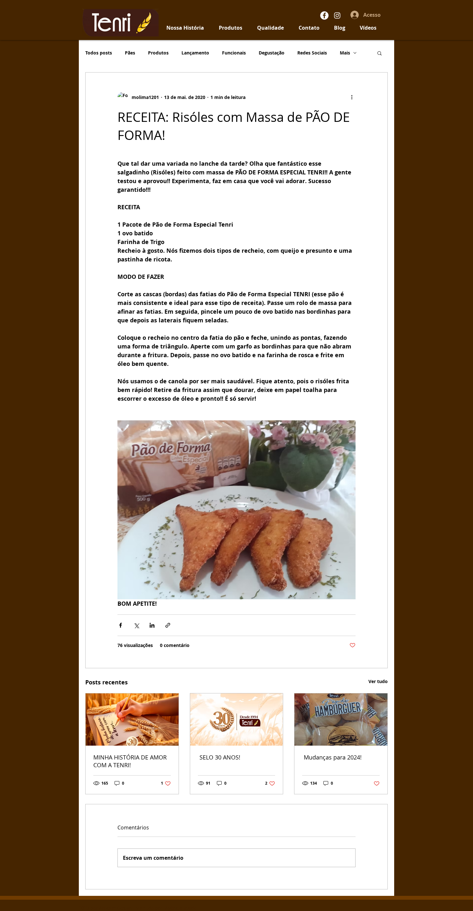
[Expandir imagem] (236, 509)
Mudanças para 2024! (332, 757)
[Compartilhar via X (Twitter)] (136, 625)
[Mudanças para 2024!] (340, 719)
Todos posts (98, 53)
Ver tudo (378, 681)
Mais (345, 53)
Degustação (271, 53)
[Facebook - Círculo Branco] (324, 15)
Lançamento (195, 53)
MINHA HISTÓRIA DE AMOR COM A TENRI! (130, 761)
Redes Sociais (312, 53)
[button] (379, 52)
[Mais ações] (352, 97)
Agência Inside (181, 908)
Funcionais (234, 53)
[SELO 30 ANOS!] (236, 719)
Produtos (158, 53)
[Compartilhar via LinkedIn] (152, 625)
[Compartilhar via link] (168, 625)
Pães (130, 53)
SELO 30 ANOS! (219, 757)
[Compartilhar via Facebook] (120, 625)
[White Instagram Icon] (337, 15)
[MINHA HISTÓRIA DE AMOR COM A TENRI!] (132, 719)
